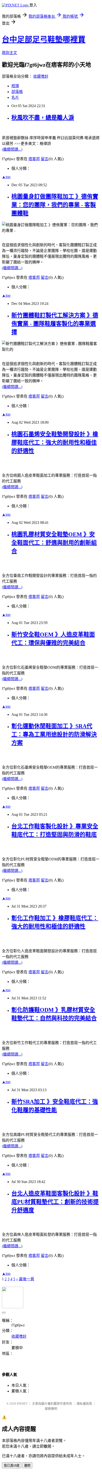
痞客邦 (34, 159)
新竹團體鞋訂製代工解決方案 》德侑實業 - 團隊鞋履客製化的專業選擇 (54, 323)
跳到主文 (9, 53)
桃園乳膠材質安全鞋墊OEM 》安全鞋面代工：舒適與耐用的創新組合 (54, 542)
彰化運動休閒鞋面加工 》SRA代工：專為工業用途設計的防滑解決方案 (54, 734)
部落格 (17, 92)
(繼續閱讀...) (12, 149)
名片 (15, 97)
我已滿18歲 (11, 1465)
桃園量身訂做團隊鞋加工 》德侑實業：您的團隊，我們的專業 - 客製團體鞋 (54, 204)
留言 (44, 159)
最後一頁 (26, 1279)
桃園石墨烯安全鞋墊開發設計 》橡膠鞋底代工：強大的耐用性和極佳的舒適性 (54, 442)
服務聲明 (51, 1408)
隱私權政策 (84, 1403)
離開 (27, 1465)
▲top (6, 177)
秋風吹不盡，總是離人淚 (42, 118)
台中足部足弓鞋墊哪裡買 (43, 39)
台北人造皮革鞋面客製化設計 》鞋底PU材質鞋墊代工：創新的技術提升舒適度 (55, 1201)
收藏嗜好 (40, 76)
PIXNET (22, 1403)
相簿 (15, 86)
